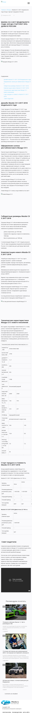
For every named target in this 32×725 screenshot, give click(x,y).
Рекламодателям (17, 712)
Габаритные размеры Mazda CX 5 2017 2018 (16, 86)
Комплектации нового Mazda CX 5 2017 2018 (16, 88)
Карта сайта (26, 712)
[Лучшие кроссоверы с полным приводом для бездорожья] (16, 670)
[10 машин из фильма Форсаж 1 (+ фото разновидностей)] (16, 612)
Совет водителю (8, 98)
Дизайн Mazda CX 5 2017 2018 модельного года (17, 79)
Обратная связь (6, 712)
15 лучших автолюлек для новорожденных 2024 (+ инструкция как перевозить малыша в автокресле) (16, 653)
